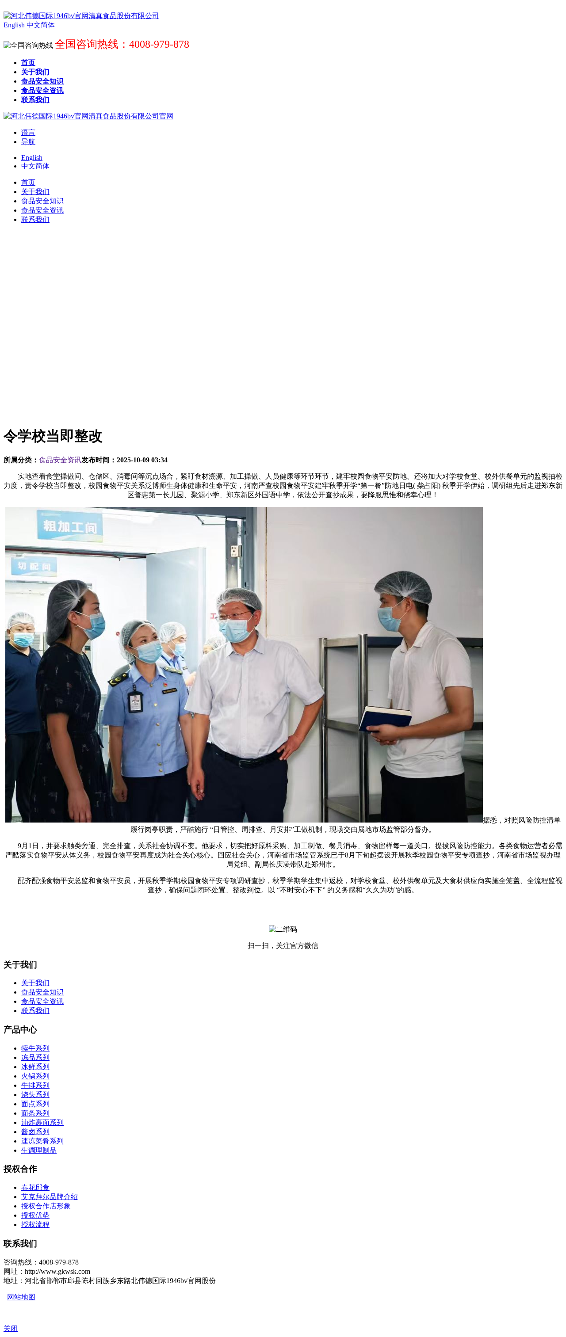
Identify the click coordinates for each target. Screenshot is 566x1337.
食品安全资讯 (60, 460)
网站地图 (21, 1297)
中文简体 (35, 166)
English (31, 157)
